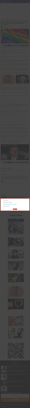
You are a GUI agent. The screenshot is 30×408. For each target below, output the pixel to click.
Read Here (15, 209)
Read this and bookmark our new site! (10, 204)
